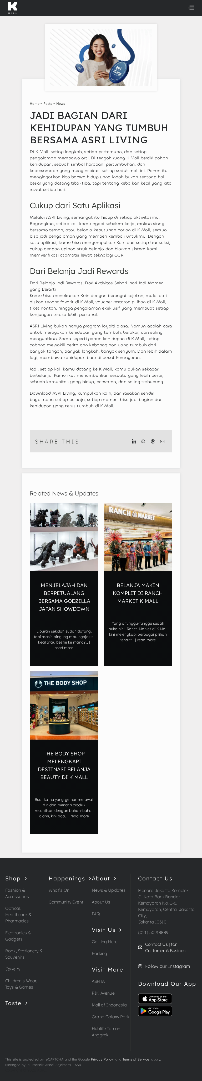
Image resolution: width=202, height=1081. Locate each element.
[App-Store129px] (155, 996)
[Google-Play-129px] (155, 1008)
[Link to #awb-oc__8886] (191, 8)
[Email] (162, 441)
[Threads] (153, 441)
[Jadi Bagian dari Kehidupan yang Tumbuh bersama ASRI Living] (101, 31)
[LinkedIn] (134, 441)
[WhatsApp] (143, 441)
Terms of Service (137, 1059)
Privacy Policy (102, 1059)
